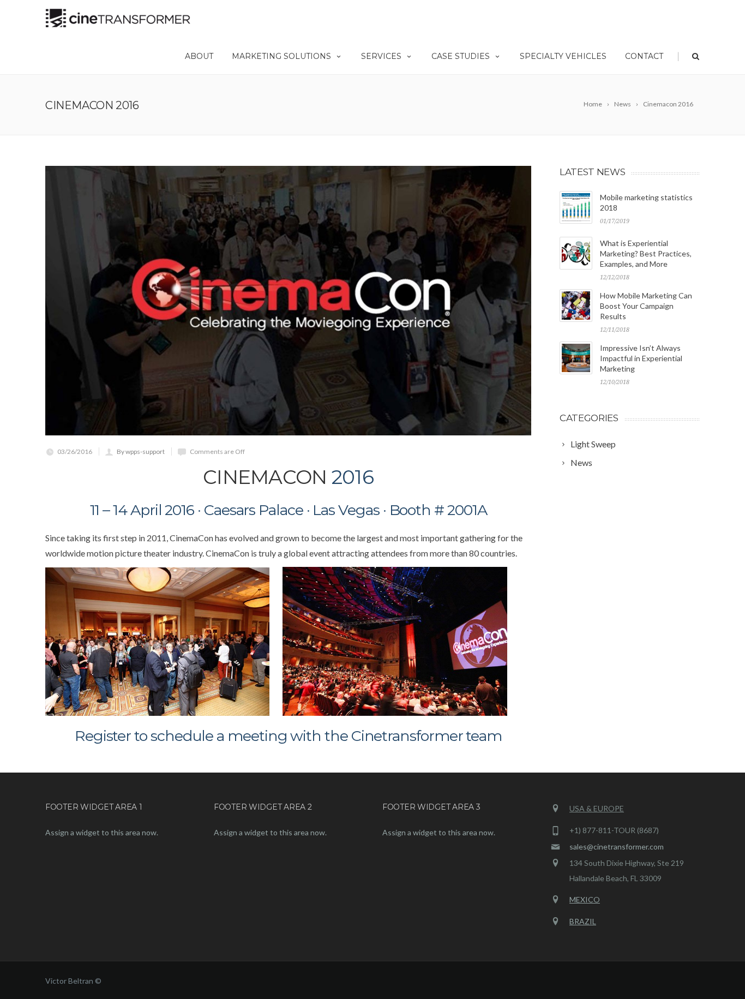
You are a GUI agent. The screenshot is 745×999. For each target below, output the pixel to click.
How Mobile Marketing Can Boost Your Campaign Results (646, 306)
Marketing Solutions (281, 56)
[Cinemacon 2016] (288, 300)
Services (381, 56)
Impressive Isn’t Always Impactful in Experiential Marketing (641, 358)
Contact (644, 56)
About (199, 56)
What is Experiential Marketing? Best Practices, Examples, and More (646, 253)
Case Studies (460, 56)
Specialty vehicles (563, 56)
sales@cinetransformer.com (616, 846)
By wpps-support (141, 451)
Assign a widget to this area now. (101, 832)
